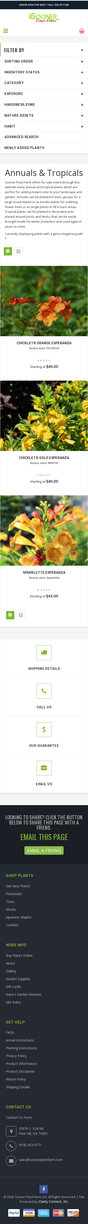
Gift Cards (13, 986)
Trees (10, 901)
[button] (6, 31)
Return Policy (16, 1079)
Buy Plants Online (19, 955)
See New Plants (18, 886)
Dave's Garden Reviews (24, 994)
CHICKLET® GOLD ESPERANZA (44, 458)
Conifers (12, 925)
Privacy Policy (16, 1056)
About (10, 963)
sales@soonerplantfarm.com (41, 1159)
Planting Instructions (21, 1048)
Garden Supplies (18, 979)
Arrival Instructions (20, 1040)
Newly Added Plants (24, 148)
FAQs (10, 1032)
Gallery (11, 971)
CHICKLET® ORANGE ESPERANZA (44, 343)
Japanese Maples (19, 917)
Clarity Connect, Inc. (53, 1201)
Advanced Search (21, 137)
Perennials (14, 894)
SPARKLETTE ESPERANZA (44, 573)
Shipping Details (18, 1087)
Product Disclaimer (20, 1071)
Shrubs (11, 909)
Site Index (13, 1002)
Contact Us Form (19, 1117)
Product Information (21, 1063)
